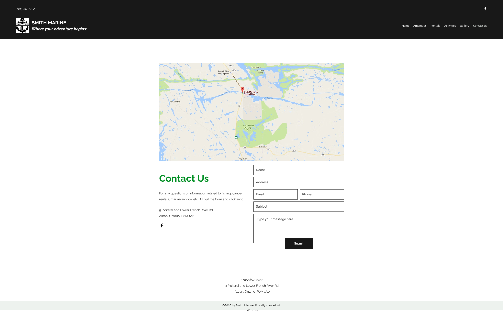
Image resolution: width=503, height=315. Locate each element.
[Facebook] (485, 9)
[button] (251, 112)
